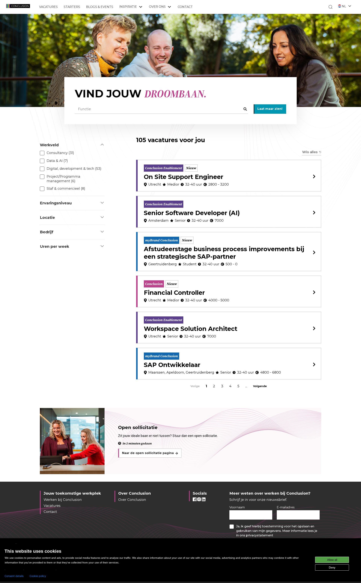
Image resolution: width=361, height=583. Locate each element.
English (9, 543)
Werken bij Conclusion (63, 500)
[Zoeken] (331, 7)
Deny (332, 567)
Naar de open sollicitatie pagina (148, 453)
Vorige (195, 386)
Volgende (260, 386)
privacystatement (259, 535)
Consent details (14, 576)
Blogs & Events (99, 7)
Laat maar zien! (269, 109)
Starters (72, 7)
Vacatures (48, 7)
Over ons (157, 6)
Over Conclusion (132, 500)
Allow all (332, 559)
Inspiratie (128, 6)
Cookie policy (38, 576)
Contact (185, 7)
